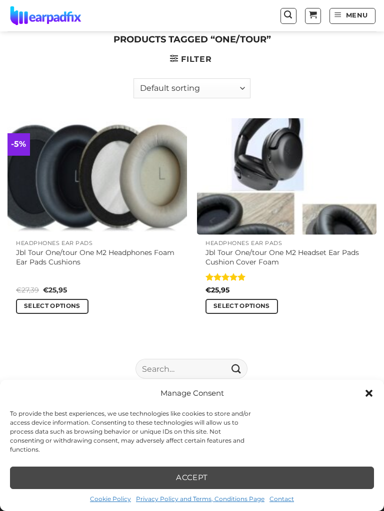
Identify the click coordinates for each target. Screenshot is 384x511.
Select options (52, 305)
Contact (282, 499)
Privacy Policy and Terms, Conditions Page (200, 499)
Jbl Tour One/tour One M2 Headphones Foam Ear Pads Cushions (95, 257)
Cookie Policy (110, 499)
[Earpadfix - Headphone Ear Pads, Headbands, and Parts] (58, 15)
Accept (192, 477)
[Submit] (236, 369)
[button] (369, 393)
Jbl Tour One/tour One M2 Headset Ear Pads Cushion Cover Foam (282, 257)
